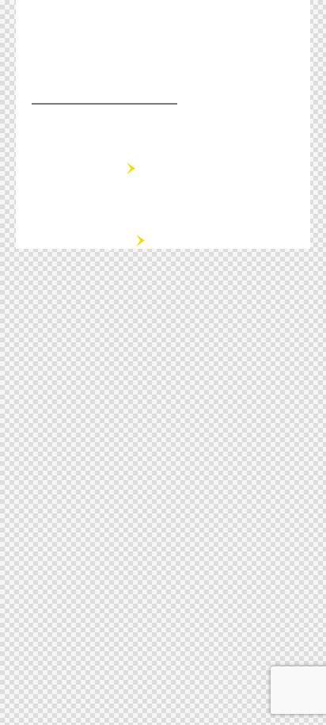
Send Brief (70, 169)
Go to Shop (75, 241)
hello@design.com (104, 90)
